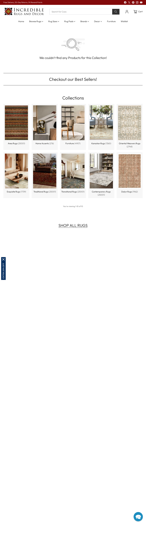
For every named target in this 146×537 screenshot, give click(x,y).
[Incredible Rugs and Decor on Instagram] (137, 3)
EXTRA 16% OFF (3, 270)
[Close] (3, 259)
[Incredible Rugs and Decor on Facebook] (125, 3)
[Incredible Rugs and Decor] (24, 11)
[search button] (115, 12)
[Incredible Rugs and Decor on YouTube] (141, 3)
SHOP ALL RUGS (73, 225)
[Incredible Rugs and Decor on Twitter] (129, 3)
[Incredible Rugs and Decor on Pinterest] (133, 3)
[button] (138, 516)
